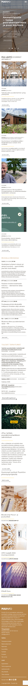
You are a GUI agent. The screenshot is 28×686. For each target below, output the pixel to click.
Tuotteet (3, 651)
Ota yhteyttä (4, 671)
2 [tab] (12, 48)
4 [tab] (18, 48)
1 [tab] (9, 48)
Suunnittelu (4, 649)
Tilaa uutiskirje (5, 674)
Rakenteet (4, 646)
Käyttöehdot (4, 663)
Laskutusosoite (5, 669)
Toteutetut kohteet (6, 641)
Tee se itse (4, 657)
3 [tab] (15, 48)
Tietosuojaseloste (6, 666)
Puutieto (3, 654)
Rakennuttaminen (6, 644)
